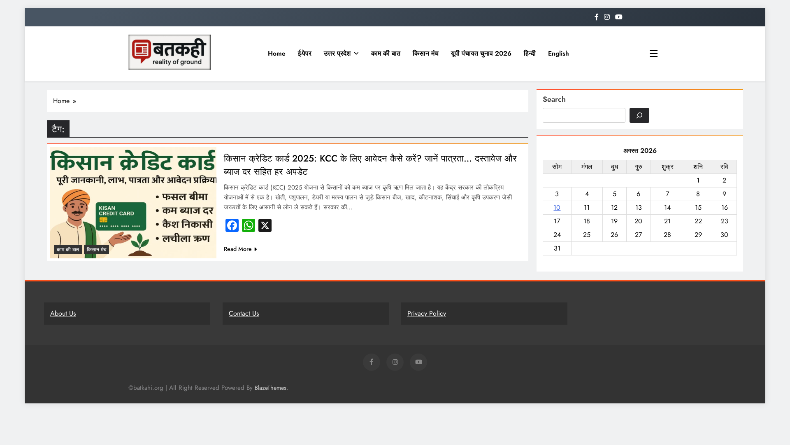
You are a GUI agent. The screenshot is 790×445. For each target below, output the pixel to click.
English (558, 53)
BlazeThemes (270, 388)
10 (556, 207)
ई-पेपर (304, 53)
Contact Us (244, 313)
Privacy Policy (426, 313)
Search (554, 99)
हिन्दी (530, 53)
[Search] (639, 115)
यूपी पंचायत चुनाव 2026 (481, 53)
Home (277, 53)
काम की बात (385, 53)
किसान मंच (426, 53)
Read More (238, 249)
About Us (63, 313)
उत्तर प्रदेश (337, 53)
